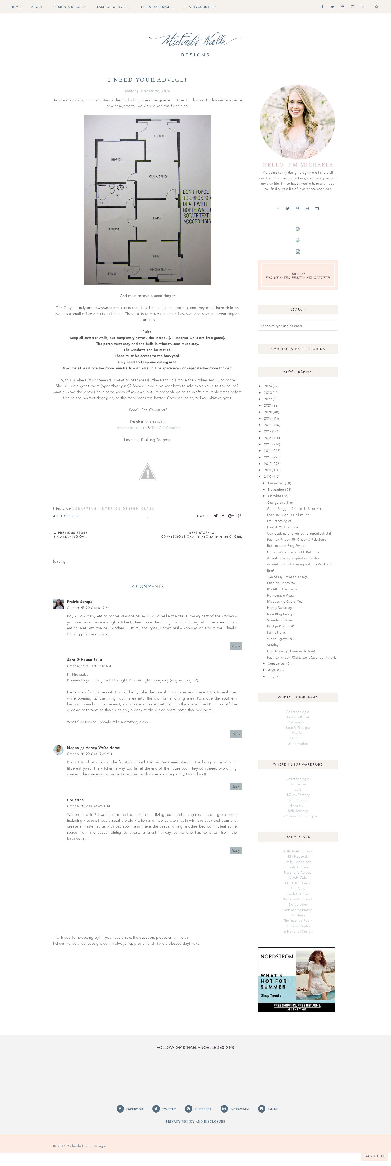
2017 (267, 431)
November (276, 489)
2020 (268, 412)
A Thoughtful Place (298, 851)
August (274, 670)
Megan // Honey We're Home (93, 747)
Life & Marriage (155, 7)
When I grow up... (281, 638)
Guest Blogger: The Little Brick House (297, 508)
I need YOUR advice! (283, 527)
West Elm (297, 738)
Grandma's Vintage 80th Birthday (293, 552)
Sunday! (273, 645)
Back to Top (375, 1156)
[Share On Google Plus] (231, 516)
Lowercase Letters (131, 427)
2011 (267, 470)
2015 (268, 444)
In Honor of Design (298, 931)
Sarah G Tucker (298, 894)
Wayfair (298, 733)
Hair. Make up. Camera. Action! (291, 651)
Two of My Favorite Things (287, 576)
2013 (268, 457)
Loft (298, 789)
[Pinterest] (341, 6)
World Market (298, 743)
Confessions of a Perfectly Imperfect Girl (299, 533)
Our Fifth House (298, 883)
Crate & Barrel (298, 717)
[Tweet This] (216, 516)
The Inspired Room (298, 920)
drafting (134, 99)
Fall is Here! (276, 632)
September (277, 663)
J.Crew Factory (298, 794)
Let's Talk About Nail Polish (288, 514)
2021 (268, 405)
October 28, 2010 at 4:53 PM (88, 806)
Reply (236, 646)
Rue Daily (298, 888)
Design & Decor (68, 7)
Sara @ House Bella (84, 659)
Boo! (270, 570)
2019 (268, 418)
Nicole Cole (298, 877)
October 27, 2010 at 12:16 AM (89, 666)
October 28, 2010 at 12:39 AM (89, 754)
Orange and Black (280, 502)
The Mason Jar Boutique (298, 816)
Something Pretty (298, 910)
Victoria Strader (298, 926)
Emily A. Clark (298, 867)
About (37, 7)
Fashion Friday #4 (281, 583)
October (274, 496)
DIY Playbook (298, 856)
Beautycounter (199, 7)
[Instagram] (351, 6)
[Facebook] (321, 6)
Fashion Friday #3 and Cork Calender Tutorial (302, 657)
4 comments (66, 516)
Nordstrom (297, 805)
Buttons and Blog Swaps (286, 545)
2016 (268, 438)
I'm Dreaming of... (280, 521)
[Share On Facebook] (223, 516)
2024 (268, 386)
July (271, 676)
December (276, 483)
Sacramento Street (298, 899)
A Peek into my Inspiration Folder (293, 558)
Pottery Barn (298, 722)
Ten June (298, 915)
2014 (268, 450)
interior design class (127, 508)
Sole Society (298, 810)
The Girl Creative (166, 427)
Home (16, 7)
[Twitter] (331, 6)
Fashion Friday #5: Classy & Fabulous (296, 539)
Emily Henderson (298, 861)
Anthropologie (297, 711)
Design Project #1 (281, 626)
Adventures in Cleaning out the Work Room (301, 564)
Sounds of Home (280, 620)
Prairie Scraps (79, 601)
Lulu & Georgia (298, 727)
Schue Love (298, 904)
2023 (268, 392)
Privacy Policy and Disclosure (196, 1121)
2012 (268, 463)
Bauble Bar (298, 784)
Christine (75, 799)
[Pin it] (239, 516)
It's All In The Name (282, 589)
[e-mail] (361, 6)
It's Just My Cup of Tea (285, 601)
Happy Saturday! (280, 607)
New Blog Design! (281, 614)
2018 (268, 425)
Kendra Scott (298, 800)
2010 (268, 476)
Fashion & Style (112, 7)
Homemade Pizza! (281, 595)
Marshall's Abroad (298, 872)
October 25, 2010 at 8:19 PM (88, 608)
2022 (268, 399)
